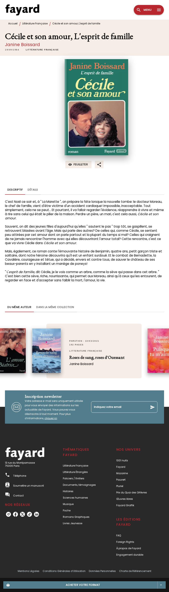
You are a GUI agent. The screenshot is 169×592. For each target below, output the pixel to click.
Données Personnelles (102, 571)
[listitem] (8, 514)
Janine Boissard (22, 45)
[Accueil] (22, 10)
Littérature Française (35, 23)
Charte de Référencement (135, 571)
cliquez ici (51, 418)
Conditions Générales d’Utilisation (64, 571)
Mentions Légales (28, 571)
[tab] (15, 190)
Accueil (13, 23)
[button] (42, 50)
